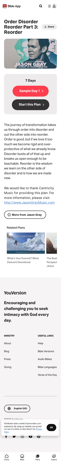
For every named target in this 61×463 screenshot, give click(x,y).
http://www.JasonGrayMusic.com (29, 203)
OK (51, 427)
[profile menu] (51, 6)
